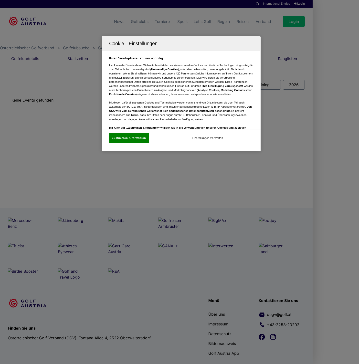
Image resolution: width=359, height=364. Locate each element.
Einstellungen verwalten (207, 137)
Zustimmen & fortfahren (129, 137)
